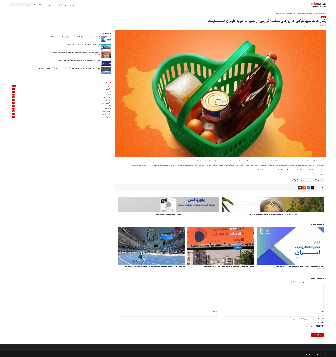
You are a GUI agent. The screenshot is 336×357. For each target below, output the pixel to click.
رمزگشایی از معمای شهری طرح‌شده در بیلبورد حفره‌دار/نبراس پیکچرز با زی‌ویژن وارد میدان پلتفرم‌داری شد (229, 266)
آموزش (108, 105)
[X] (312, 187)
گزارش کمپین (106, 97)
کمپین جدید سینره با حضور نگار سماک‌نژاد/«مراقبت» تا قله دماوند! (84, 45)
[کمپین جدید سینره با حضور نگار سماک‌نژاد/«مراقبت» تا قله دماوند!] (106, 47)
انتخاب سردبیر (305, 180)
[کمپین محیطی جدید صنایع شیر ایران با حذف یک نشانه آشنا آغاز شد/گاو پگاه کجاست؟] (106, 62)
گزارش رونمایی (106, 114)
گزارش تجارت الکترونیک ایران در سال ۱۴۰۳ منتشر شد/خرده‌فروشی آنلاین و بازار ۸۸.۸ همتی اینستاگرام (299, 266)
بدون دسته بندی (106, 111)
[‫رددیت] (304, 187)
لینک (314, 174)
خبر (66, 5)
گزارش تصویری (106, 103)
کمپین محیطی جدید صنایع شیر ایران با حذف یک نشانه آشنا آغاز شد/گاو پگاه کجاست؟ (79, 60)
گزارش (61, 5)
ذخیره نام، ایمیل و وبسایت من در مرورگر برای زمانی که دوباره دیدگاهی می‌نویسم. (302, 318)
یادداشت (107, 100)
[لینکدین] (308, 187)
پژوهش (72, 5)
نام (322, 304)
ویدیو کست (107, 117)
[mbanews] (318, 4)
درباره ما (48, 5)
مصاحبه (55, 5)
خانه (324, 13)
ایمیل (322, 311)
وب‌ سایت (214, 311)
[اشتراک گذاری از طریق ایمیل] (300, 187)
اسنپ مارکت (317, 180)
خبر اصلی (294, 180)
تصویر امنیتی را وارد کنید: (309, 327)
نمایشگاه (107, 108)
